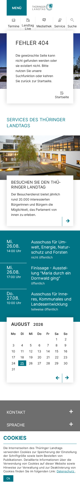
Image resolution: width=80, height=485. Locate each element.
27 (39, 363)
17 (13, 357)
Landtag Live (28, 26)
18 (22, 357)
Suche (72, 26)
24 (13, 363)
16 (65, 351)
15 (56, 351)
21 (48, 357)
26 (31, 363)
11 (22, 351)
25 (22, 363)
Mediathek (44, 26)
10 (13, 351)
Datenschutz (66, 471)
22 (56, 357)
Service (59, 26)
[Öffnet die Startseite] (42, 8)
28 (48, 363)
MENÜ (16, 8)
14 (48, 351)
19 (31, 357)
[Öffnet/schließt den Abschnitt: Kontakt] (71, 411)
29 (56, 363)
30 (66, 363)
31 (13, 369)
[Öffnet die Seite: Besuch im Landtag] (40, 157)
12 (30, 351)
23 (65, 357)
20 (39, 357)
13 (39, 351)
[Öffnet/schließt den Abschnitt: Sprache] (71, 424)
